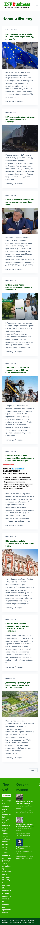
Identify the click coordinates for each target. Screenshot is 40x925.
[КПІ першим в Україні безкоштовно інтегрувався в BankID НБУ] (20, 306)
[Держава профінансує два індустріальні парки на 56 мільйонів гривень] (20, 704)
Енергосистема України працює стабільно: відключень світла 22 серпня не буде (19, 458)
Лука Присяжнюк (23, 806)
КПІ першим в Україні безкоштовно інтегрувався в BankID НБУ (18, 287)
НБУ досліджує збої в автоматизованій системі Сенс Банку (19, 543)
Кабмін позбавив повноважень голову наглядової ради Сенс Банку (19, 201)
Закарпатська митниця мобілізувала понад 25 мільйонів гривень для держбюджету (24, 827)
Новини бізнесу (11, 30)
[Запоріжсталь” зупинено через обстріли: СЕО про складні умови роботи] (20, 389)
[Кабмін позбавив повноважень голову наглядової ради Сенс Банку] (20, 221)
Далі (32, 770)
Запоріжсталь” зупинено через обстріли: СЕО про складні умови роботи (17, 369)
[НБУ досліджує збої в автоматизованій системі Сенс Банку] (20, 562)
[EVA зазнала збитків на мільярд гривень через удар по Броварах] (20, 138)
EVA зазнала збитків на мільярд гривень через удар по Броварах (19, 119)
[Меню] (37, 5)
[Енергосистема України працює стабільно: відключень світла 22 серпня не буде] (20, 477)
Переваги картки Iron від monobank (24, 848)
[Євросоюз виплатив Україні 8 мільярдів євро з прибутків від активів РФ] (20, 55)
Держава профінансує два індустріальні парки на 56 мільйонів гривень (17, 685)
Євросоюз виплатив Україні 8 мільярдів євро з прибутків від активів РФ (19, 36)
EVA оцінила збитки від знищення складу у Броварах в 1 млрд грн (24, 803)
